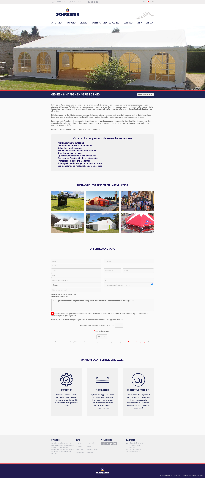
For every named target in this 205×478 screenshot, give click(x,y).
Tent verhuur (81, 452)
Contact (90, 452)
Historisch (91, 443)
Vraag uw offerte (145, 94)
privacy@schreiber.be (114, 320)
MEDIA (139, 23)
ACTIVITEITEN (56, 23)
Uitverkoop (80, 449)
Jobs (89, 446)
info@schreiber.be (76, 2)
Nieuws (79, 446)
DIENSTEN (84, 23)
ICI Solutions (200, 475)
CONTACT (150, 23)
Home (79, 443)
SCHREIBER (128, 23)
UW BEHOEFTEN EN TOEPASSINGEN (106, 23)
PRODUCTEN (71, 23)
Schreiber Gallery (93, 449)
